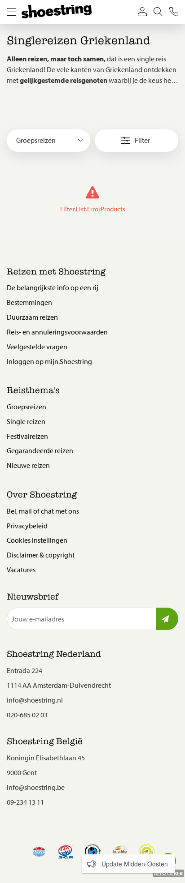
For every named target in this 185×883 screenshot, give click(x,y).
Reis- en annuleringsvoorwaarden (57, 331)
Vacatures (21, 569)
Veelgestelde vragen (37, 346)
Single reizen (26, 421)
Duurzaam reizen (32, 317)
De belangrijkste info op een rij (52, 287)
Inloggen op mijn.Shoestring (49, 361)
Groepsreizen (26, 406)
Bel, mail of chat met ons (43, 510)
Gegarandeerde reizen (40, 450)
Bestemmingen (29, 302)
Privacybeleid (27, 525)
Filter (142, 140)
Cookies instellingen (37, 540)
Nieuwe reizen (28, 465)
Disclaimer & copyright (41, 554)
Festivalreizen (27, 436)
